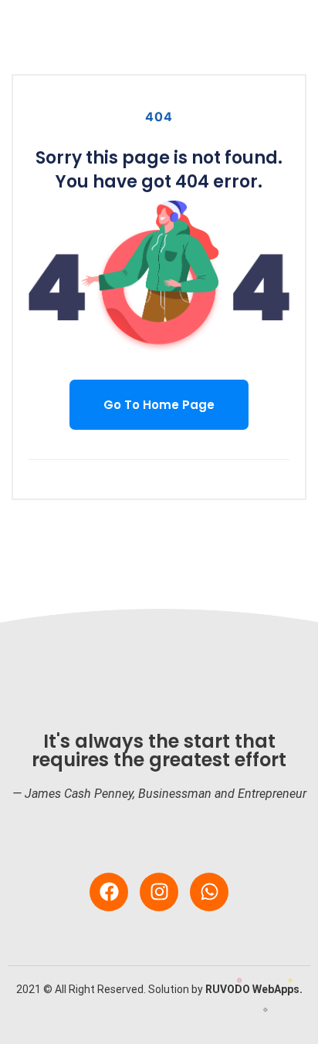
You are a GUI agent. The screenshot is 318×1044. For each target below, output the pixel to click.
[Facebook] (109, 892)
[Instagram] (159, 892)
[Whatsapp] (209, 892)
